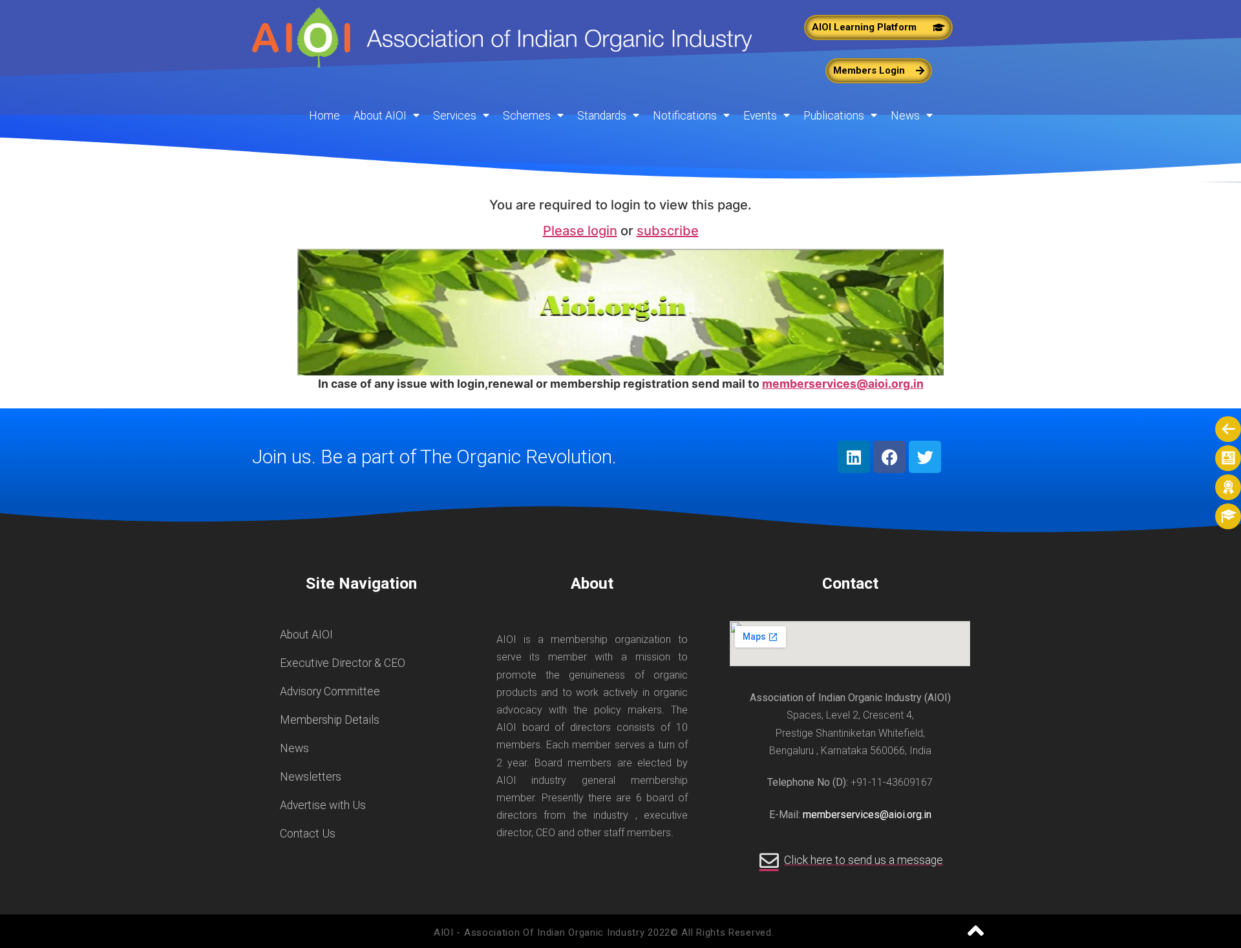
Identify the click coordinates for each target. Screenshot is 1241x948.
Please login (580, 230)
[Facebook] (889, 457)
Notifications (685, 115)
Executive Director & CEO (342, 663)
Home (324, 115)
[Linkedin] (854, 457)
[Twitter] (925, 457)
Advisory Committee (330, 691)
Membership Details (329, 719)
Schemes (527, 115)
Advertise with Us (323, 805)
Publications (833, 115)
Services (454, 115)
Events (760, 115)
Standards (601, 115)
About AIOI (380, 115)
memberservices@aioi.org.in (843, 383)
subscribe (668, 230)
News (905, 115)
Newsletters (310, 776)
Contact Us (307, 833)
